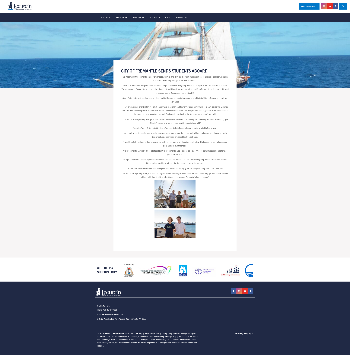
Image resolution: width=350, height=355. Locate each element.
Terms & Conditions (152, 333)
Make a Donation (308, 6)
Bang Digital (248, 333)
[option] (129, 270)
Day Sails (136, 17)
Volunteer (155, 17)
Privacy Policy (166, 333)
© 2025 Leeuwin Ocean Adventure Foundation (115, 333)
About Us (103, 17)
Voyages (120, 17)
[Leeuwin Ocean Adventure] (19, 5)
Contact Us (181, 17)
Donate (168, 17)
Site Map (138, 333)
